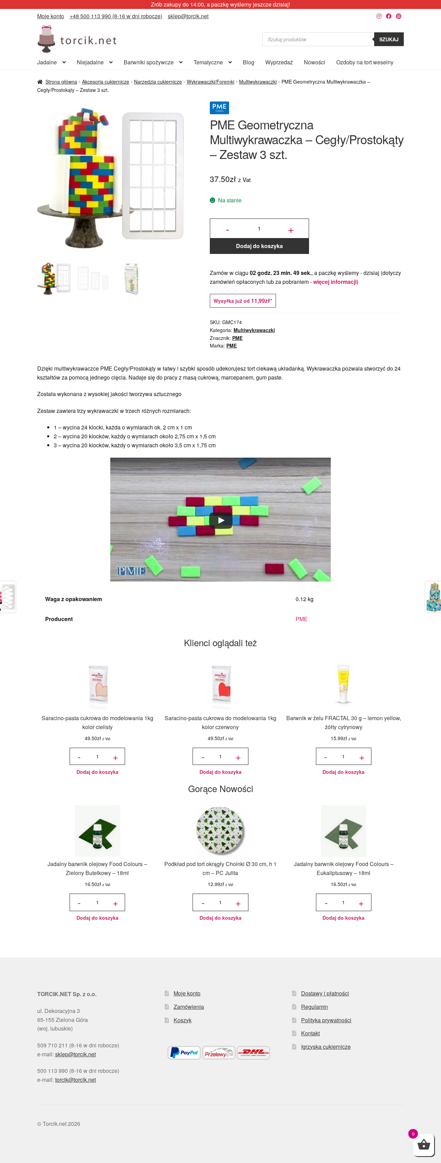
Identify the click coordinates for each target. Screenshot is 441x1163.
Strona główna (61, 81)
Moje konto (50, 16)
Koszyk (183, 1020)
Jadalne (47, 62)
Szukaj (389, 39)
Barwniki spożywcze (149, 62)
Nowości (314, 62)
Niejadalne (90, 62)
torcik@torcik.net (75, 1080)
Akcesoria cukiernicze (105, 81)
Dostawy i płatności (325, 993)
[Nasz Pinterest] (398, 16)
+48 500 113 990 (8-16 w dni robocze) (116, 16)
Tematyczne (208, 62)
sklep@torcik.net (188, 16)
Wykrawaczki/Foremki (210, 81)
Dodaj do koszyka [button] (97, 771)
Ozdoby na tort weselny (364, 62)
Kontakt (310, 1033)
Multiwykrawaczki (258, 81)
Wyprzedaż (279, 62)
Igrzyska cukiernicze (326, 1046)
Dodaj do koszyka (259, 246)
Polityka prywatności (326, 1020)
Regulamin (314, 1007)
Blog (248, 62)
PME (237, 337)
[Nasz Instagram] (379, 16)
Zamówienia (189, 1007)
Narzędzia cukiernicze (158, 81)
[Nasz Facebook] (388, 16)
